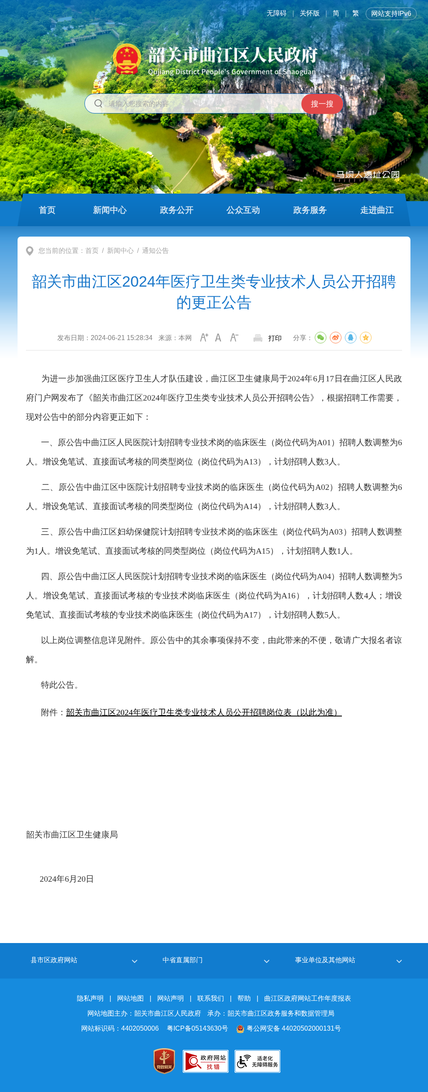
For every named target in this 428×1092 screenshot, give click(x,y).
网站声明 (170, 998)
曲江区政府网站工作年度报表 (307, 998)
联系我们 (210, 998)
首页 (92, 250)
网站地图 (130, 998)
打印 (275, 338)
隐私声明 (90, 998)
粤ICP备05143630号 (197, 1028)
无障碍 (277, 13)
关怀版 (310, 13)
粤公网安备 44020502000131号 (294, 1028)
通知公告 (155, 250)
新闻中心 (120, 250)
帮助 (244, 998)
